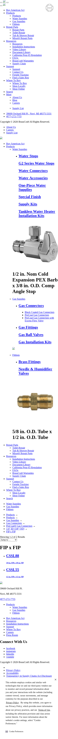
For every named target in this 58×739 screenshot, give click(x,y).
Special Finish (30, 197)
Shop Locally (19, 86)
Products (10, 13)
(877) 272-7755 (13, 116)
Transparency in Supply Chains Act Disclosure (29, 676)
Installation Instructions (23, 46)
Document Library (21, 52)
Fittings (16, 24)
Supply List (18, 108)
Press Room (12, 635)
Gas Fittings (28, 327)
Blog (14, 100)
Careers (16, 103)
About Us (17, 97)
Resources (11, 41)
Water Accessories (33, 178)
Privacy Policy (13, 670)
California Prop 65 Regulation (27, 55)
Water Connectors (33, 171)
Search (9, 91)
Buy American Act (15, 10)
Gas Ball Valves (31, 335)
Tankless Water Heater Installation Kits (37, 213)
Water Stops (28, 156)
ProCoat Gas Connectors (37, 315)
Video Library (19, 49)
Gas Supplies (18, 21)
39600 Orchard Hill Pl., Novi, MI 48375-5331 (29, 113)
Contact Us (17, 72)
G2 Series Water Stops (36, 163)
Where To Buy (13, 80)
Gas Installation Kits (35, 342)
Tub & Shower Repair (23, 35)
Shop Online (18, 89)
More (8, 94)
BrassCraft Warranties (23, 60)
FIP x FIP (11, 531)
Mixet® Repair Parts (22, 38)
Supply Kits (28, 204)
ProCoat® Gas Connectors (19, 526)
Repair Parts (12, 27)
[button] (14, 731)
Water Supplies (19, 18)
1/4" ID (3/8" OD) (15, 528)
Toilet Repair (18, 32)
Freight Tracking (20, 74)
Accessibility (12, 673)
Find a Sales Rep (20, 77)
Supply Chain (19, 63)
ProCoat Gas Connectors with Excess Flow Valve (39, 319)
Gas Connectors (31, 306)
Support (10, 66)
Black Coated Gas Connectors (39, 312)
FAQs (15, 58)
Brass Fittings (30, 362)
